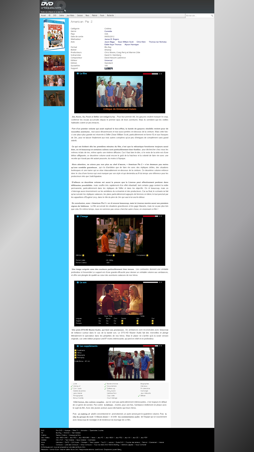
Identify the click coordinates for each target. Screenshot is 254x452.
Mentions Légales (127, 445)
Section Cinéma (61, 435)
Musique (67, 430)
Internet (161, 442)
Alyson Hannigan (132, 44)
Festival (144, 442)
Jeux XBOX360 (84, 437)
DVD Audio (75, 442)
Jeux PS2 (119, 437)
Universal (108, 60)
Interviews (59, 442)
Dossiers (84, 442)
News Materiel (81, 440)
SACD (67, 442)
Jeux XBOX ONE (61, 437)
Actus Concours (86, 445)
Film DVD (59, 430)
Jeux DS (135, 437)
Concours (80, 15)
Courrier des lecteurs (133, 442)
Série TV (75, 430)
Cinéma (61, 15)
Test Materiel (76, 433)
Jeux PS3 (73, 437)
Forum (102, 15)
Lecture (111, 442)
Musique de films (75, 435)
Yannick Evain (54, 449)
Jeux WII (127, 437)
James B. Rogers (112, 39)
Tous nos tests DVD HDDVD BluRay (106, 445)
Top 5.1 (103, 442)
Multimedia (91, 440)
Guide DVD (119, 442)
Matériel (94, 15)
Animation (84, 430)
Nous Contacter (140, 445)
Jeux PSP (144, 437)
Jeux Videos (70, 15)
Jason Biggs (110, 42)
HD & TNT (59, 440)
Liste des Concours (71, 445)
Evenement (153, 442)
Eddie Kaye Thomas (113, 44)
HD (50, 15)
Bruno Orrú (74, 449)
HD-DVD (66, 433)
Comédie (108, 31)
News (87, 15)
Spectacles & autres (96, 430)
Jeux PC (100, 437)
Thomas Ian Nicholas (158, 42)
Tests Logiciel (94, 442)
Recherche (110, 15)
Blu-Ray (58, 433)
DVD (54, 15)
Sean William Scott (125, 42)
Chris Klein (141, 42)
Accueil (43, 15)
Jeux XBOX (109, 437)
